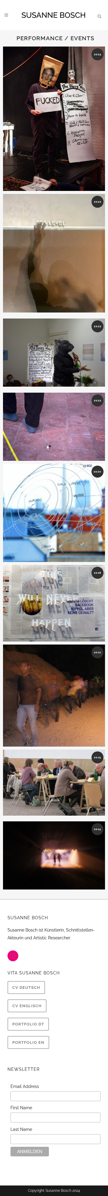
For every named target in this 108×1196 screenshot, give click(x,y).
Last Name (21, 1129)
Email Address (24, 1086)
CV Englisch (27, 1006)
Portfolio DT (28, 1024)
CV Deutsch (26, 987)
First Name (21, 1107)
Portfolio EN (28, 1042)
